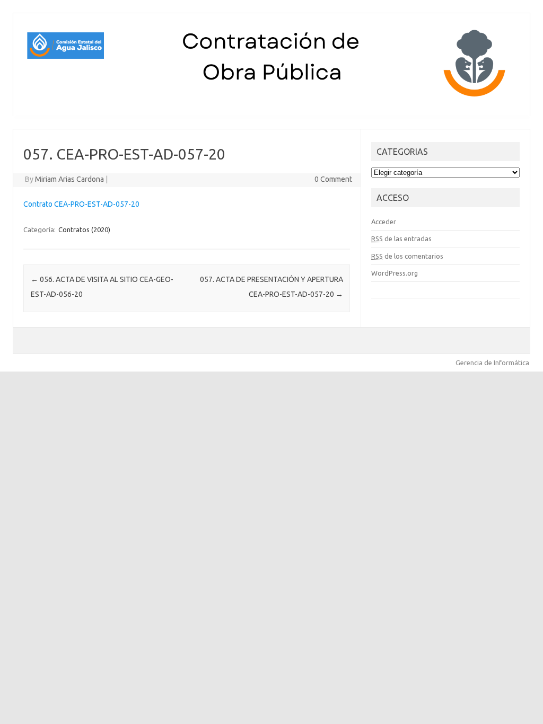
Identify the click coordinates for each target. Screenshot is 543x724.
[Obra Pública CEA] (271, 98)
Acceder (383, 221)
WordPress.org (394, 273)
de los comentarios (407, 256)
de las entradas (401, 238)
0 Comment (333, 179)
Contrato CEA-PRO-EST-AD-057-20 (81, 204)
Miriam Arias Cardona (69, 179)
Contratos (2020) (84, 229)
